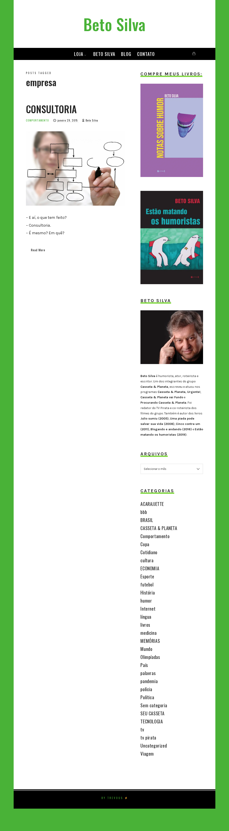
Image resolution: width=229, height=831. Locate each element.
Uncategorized (153, 745)
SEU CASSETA (152, 713)
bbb (143, 512)
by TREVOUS (112, 798)
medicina (148, 632)
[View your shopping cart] (194, 53)
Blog (126, 54)
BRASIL (146, 520)
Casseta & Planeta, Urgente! (179, 392)
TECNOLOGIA (151, 721)
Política (147, 697)
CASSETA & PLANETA (158, 528)
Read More (38, 249)
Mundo (146, 649)
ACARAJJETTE (152, 504)
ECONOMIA (149, 568)
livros (145, 624)
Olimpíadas (150, 657)
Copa (144, 544)
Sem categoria (153, 705)
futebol (146, 584)
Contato (146, 54)
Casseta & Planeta (154, 387)
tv (142, 729)
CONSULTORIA (51, 109)
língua (145, 616)
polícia (146, 689)
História (147, 592)
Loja (78, 54)
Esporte (147, 576)
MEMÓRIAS (150, 640)
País (144, 665)
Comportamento (37, 120)
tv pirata (148, 737)
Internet (147, 608)
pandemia (149, 681)
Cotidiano (148, 552)
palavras (148, 673)
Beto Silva (104, 54)
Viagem (147, 753)
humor (146, 600)
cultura (146, 560)
